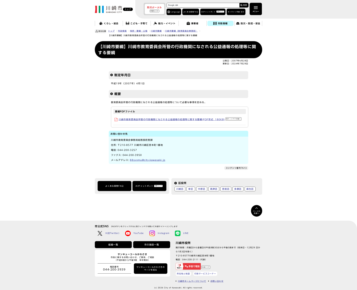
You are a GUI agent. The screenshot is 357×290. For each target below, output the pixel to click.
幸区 (190, 189)
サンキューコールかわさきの (151, 268)
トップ (111, 31)
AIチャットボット (212, 11)
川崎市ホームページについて (192, 281)
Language (175, 12)
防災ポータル (154, 9)
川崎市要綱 (156, 31)
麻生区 (250, 189)
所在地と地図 (183, 274)
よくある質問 (190, 12)
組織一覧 (113, 245)
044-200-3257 (127, 150)
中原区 (201, 189)
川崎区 (180, 189)
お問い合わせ (217, 281)
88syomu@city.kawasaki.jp (147, 160)
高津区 (214, 189)
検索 (245, 5)
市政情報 (122, 31)
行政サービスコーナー (205, 274)
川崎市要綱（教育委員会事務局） (181, 31)
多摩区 (238, 189)
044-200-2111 (190, 259)
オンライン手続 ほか (236, 12)
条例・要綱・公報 (139, 31)
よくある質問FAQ (114, 186)
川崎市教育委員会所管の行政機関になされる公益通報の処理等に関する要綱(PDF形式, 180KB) (180, 119)
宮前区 (226, 189)
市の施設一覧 (151, 245)
